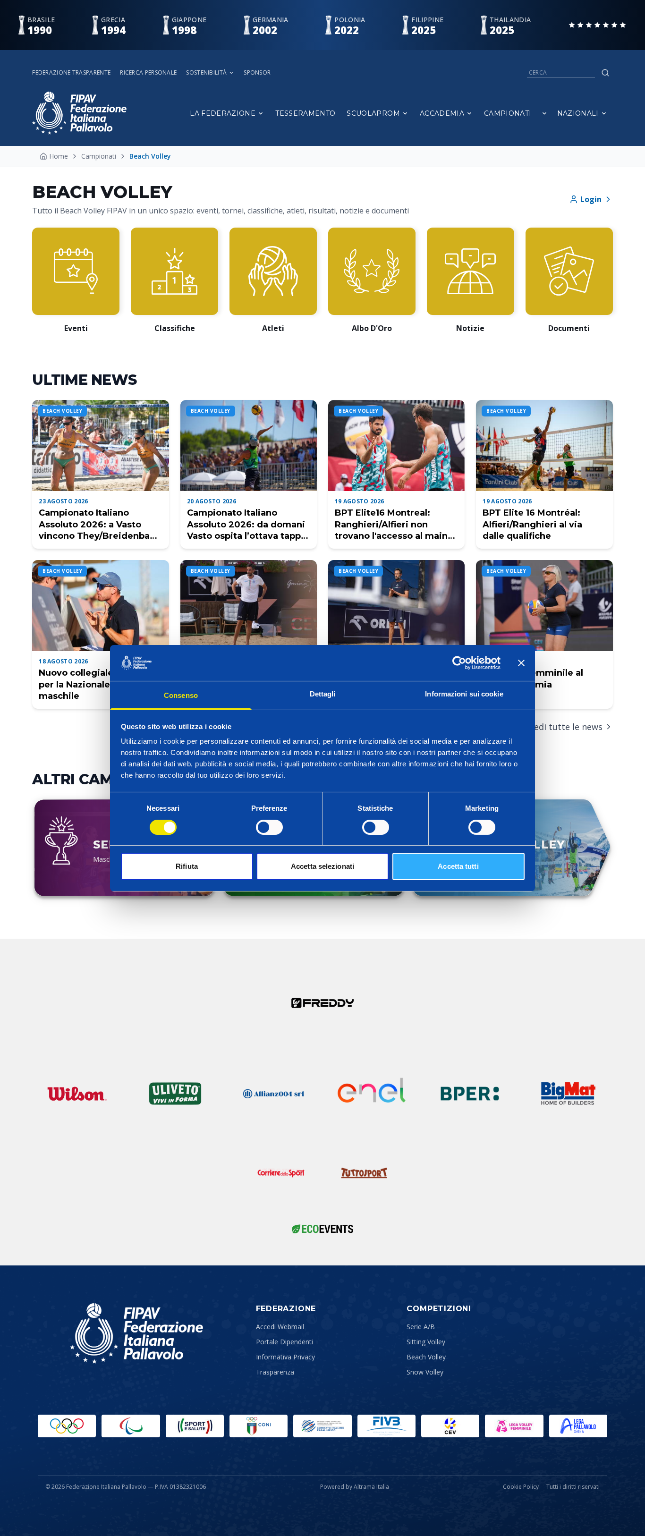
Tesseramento (305, 113)
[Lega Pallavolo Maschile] (578, 1426)
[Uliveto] (175, 1094)
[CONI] (258, 1426)
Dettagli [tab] (323, 694)
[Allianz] (273, 1094)
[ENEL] (372, 1094)
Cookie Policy (521, 1487)
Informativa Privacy (285, 1356)
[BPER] (470, 1094)
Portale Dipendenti (284, 1341)
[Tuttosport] (364, 1172)
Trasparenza (275, 1371)
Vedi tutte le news (566, 726)
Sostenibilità (206, 72)
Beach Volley (426, 1356)
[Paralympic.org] (131, 1426)
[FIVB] (386, 1426)
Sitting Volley (426, 1341)
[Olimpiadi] (67, 1426)
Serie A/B (421, 1326)
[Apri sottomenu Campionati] (544, 113)
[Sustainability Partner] (322, 1228)
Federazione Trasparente (71, 72)
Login (591, 199)
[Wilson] (77, 1094)
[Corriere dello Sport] (281, 1172)
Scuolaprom (373, 113)
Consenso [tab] (181, 695)
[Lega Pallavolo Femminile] (514, 1426)
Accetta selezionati (322, 866)
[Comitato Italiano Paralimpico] (322, 1426)
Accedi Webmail (280, 1326)
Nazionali (578, 113)
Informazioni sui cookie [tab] (464, 694)
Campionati (508, 113)
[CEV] (450, 1426)
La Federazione (222, 113)
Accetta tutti (458, 866)
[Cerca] (605, 72)
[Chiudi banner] (521, 663)
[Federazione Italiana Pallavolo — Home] (79, 113)
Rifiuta (187, 866)
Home (58, 156)
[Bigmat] (568, 1094)
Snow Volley (425, 1371)
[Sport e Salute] (195, 1426)
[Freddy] (322, 1003)
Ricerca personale (148, 72)
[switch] (269, 827)
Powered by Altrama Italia (354, 1487)
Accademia (442, 113)
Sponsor (257, 72)
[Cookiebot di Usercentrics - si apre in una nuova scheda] (459, 663)
